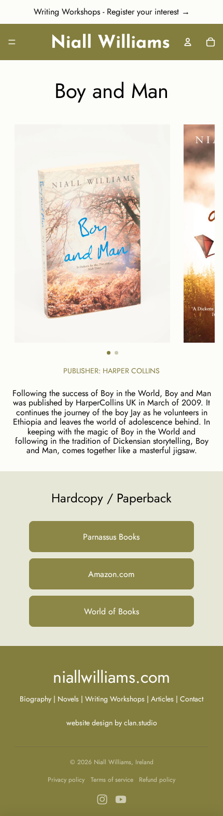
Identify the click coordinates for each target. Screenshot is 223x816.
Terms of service (112, 779)
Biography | (39, 699)
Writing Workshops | (118, 699)
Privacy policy (66, 779)
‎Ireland (144, 762)
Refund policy (157, 779)
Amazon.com (111, 574)
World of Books (111, 611)
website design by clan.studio (111, 722)
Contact (191, 699)
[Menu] (12, 42)
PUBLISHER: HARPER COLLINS (111, 370)
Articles (162, 699)
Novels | (70, 699)
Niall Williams (112, 762)
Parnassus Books (111, 537)
